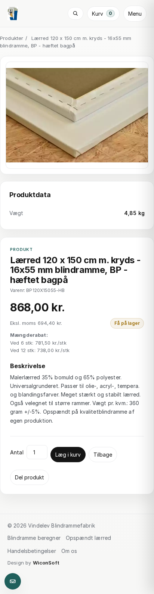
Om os (69, 551)
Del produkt (29, 477)
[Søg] (75, 13)
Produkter (11, 38)
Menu (135, 13)
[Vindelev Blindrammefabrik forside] (12, 13)
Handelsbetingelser (31, 551)
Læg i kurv (68, 454)
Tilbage (102, 454)
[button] (77, 115)
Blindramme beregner (34, 538)
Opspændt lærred (88, 538)
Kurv (102, 13)
